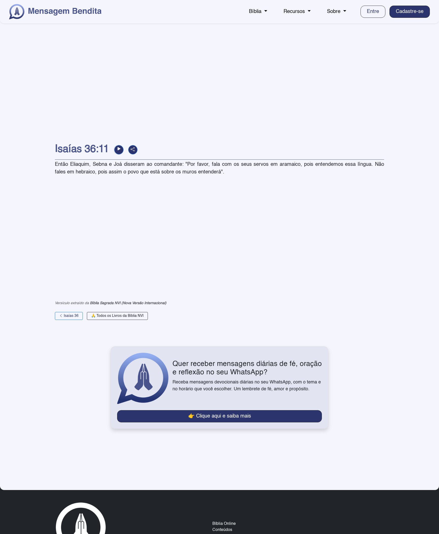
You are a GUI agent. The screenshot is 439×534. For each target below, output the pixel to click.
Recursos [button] (295, 11)
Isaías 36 (71, 316)
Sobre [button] (334, 11)
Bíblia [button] (256, 11)
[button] (118, 149)
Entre (373, 11)
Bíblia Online (224, 524)
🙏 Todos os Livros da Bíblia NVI (117, 316)
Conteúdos (222, 530)
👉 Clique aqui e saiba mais (219, 416)
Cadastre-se (410, 11)
